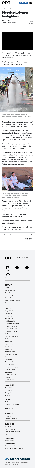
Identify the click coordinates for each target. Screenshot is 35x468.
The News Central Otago (12, 367)
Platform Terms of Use (11, 298)
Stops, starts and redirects (12, 432)
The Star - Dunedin (10, 370)
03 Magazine (8, 393)
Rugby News (8, 395)
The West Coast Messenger (12, 324)
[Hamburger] (31, 2)
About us (7, 293)
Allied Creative (9, 414)
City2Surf (7, 402)
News (3, 8)
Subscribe (23, 3)
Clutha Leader (9, 372)
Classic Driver (9, 390)
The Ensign (8, 377)
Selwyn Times (9, 349)
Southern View (9, 347)
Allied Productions (10, 411)
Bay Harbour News (10, 339)
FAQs (6, 434)
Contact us (8, 288)
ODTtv (31, 239)
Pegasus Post (8, 342)
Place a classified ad (10, 446)
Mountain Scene (9, 364)
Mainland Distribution (11, 419)
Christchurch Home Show (12, 404)
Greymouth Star (9, 319)
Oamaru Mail (8, 357)
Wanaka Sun (8, 359)
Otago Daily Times (10, 311)
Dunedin (10, 8)
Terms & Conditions (10, 429)
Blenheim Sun (9, 313)
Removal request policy (11, 303)
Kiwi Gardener (9, 388)
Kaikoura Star (9, 316)
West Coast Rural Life (11, 326)
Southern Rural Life (10, 375)
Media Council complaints (12, 300)
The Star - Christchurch (11, 336)
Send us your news (10, 290)
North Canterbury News (11, 329)
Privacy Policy (9, 295)
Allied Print (8, 416)
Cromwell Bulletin (10, 362)
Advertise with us (9, 441)
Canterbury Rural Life (11, 331)
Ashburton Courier (10, 352)
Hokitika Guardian (10, 321)
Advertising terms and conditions (14, 448)
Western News (9, 344)
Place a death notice (10, 443)
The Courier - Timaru (11, 354)
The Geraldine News (10, 334)
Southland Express (10, 380)
